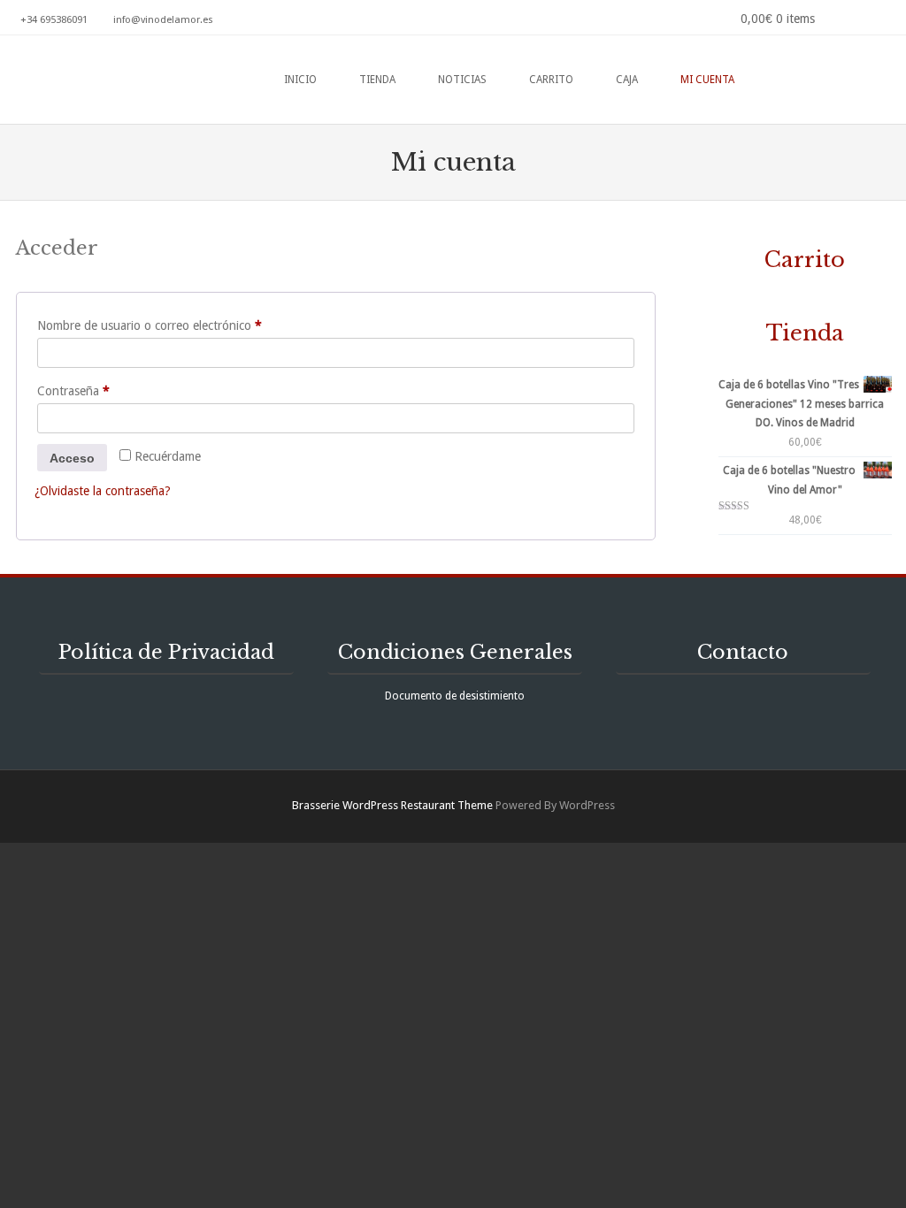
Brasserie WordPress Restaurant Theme (392, 805)
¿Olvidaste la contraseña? (103, 491)
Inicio (300, 79)
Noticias (462, 79)
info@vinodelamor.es (163, 20)
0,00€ (778, 18)
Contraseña (103, 390)
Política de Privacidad (166, 652)
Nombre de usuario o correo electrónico (179, 325)
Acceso (72, 458)
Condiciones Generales (455, 652)
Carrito (551, 79)
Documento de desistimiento (455, 696)
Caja (627, 79)
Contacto (742, 652)
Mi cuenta (707, 79)
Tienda (377, 79)
